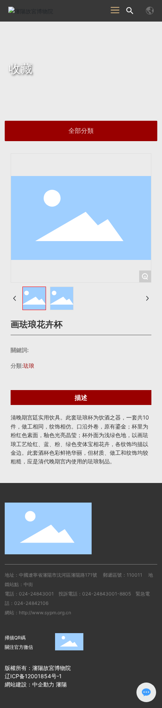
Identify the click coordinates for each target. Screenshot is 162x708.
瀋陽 (61, 684)
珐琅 (28, 365)
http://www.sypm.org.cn (45, 612)
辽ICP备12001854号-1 (33, 676)
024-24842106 (31, 603)
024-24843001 (36, 594)
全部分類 (81, 130)
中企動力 (43, 684)
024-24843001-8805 (106, 594)
